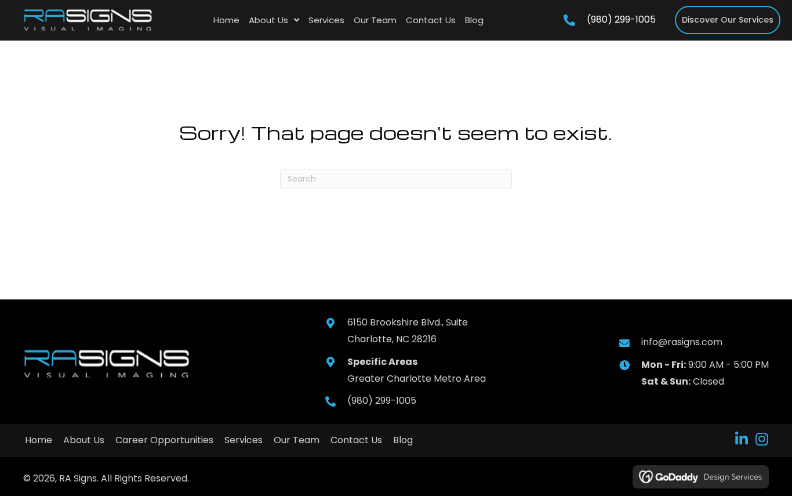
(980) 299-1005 (621, 19)
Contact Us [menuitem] (356, 440)
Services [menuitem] (243, 440)
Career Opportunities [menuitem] (164, 440)
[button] (741, 439)
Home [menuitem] (38, 440)
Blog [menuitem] (403, 440)
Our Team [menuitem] (296, 440)
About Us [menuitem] (83, 440)
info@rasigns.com (681, 342)
